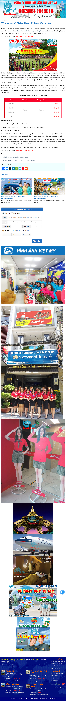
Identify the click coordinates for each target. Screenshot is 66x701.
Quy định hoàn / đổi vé (58, 661)
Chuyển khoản (56, 669)
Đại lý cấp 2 (57, 687)
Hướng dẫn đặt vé (57, 664)
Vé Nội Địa (4, 20)
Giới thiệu (55, 676)
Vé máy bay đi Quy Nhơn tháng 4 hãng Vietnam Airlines (13, 197)
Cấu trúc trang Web (57, 678)
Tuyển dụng (55, 681)
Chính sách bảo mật (57, 673)
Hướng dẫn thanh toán (58, 666)
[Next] (62, 189)
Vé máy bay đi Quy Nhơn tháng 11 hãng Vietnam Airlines (47, 197)
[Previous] (3, 189)
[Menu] (63, 9)
